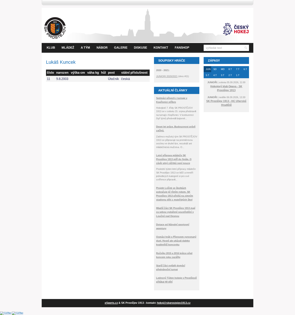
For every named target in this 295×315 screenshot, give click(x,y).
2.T (230, 75)
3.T (222, 75)
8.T (230, 69)
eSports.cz (111, 302)
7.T (237, 69)
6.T (245, 69)
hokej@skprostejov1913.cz (173, 302)
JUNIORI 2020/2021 (167, 76)
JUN (208, 69)
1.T (237, 75)
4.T (215, 75)
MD (223, 69)
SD (215, 69)
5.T (207, 75)
